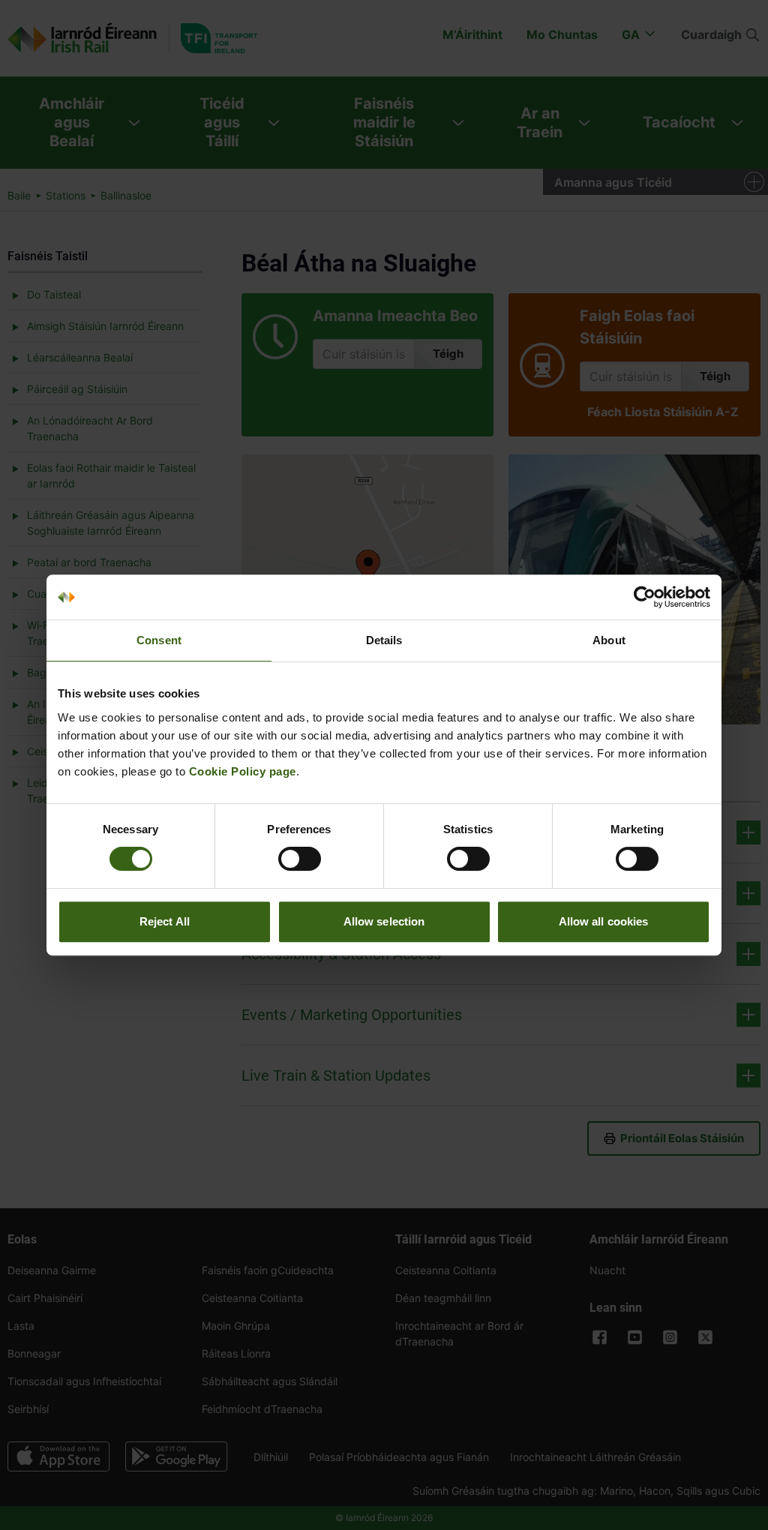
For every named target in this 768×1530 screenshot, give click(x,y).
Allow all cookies (604, 921)
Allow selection (384, 921)
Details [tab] (384, 640)
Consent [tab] (159, 640)
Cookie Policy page (242, 771)
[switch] (299, 859)
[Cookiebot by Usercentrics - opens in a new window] (644, 597)
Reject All (165, 921)
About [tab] (609, 640)
